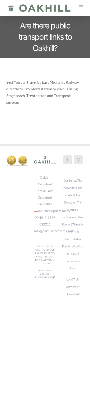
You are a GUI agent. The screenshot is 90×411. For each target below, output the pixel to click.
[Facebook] (67, 164)
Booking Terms (44, 264)
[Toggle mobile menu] (81, 14)
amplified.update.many (53, 215)
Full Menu (76, 243)
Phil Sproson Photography (44, 278)
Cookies (45, 267)
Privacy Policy (44, 261)
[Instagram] (78, 164)
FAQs (75, 236)
